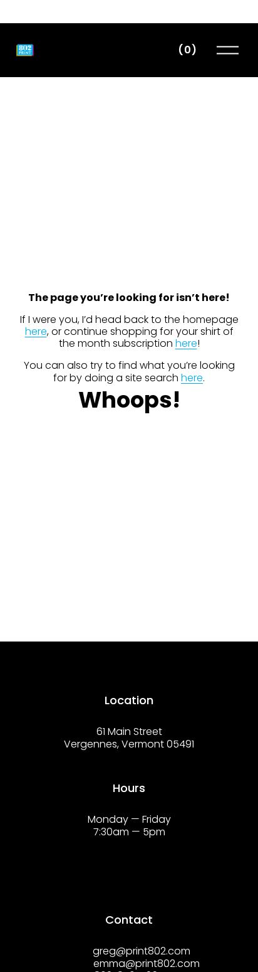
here (36, 331)
